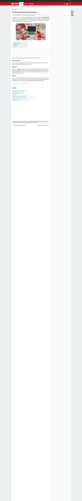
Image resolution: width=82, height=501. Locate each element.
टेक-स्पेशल (21, 3)
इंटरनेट (21, 8)
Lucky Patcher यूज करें (39, 6)
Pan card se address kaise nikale (19, 96)
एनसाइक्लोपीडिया (30, 3)
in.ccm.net (16, 121)
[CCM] (15, 3)
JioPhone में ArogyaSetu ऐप (31, 6)
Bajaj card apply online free (18, 99)
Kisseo (15, 46)
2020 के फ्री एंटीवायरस (23, 6)
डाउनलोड (25, 3)
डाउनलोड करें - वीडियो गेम (23, 100)
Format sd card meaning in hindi (19, 97)
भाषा (69, 1)
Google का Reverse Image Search (20, 125)
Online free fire (15, 100)
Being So (16, 44)
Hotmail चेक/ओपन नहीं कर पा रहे (42, 125)
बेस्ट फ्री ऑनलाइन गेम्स (47, 6)
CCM (13, 121)
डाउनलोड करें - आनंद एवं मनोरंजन (23, 94)
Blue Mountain (17, 43)
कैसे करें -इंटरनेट (29, 96)
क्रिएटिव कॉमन (34, 121)
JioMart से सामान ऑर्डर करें (15, 6)
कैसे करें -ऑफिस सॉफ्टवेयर (31, 97)
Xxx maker (14, 94)
